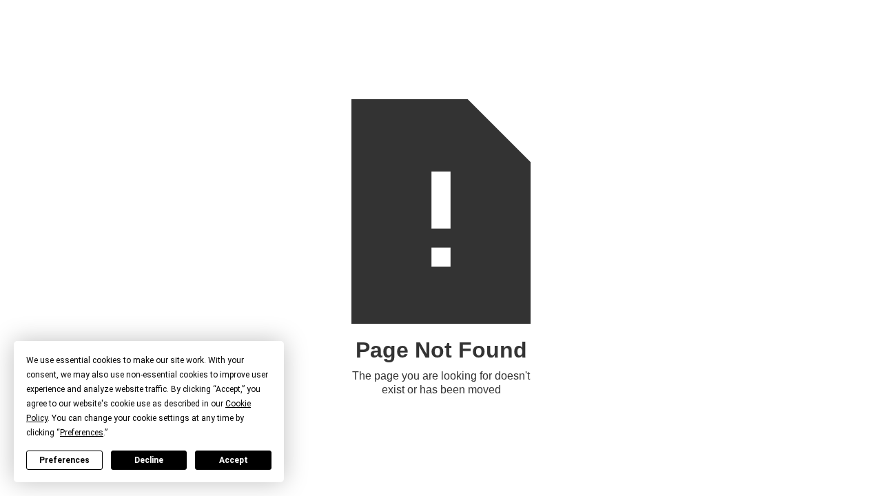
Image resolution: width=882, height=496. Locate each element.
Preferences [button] (81, 432)
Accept (233, 460)
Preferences (64, 460)
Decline (148, 460)
